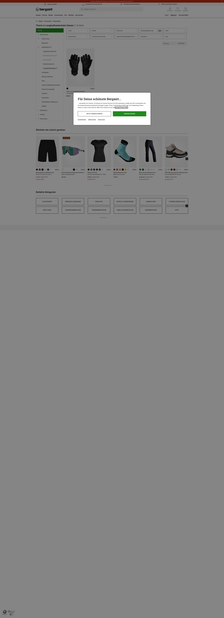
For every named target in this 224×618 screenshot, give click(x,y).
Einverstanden (129, 114)
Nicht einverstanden (94, 114)
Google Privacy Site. (121, 107)
